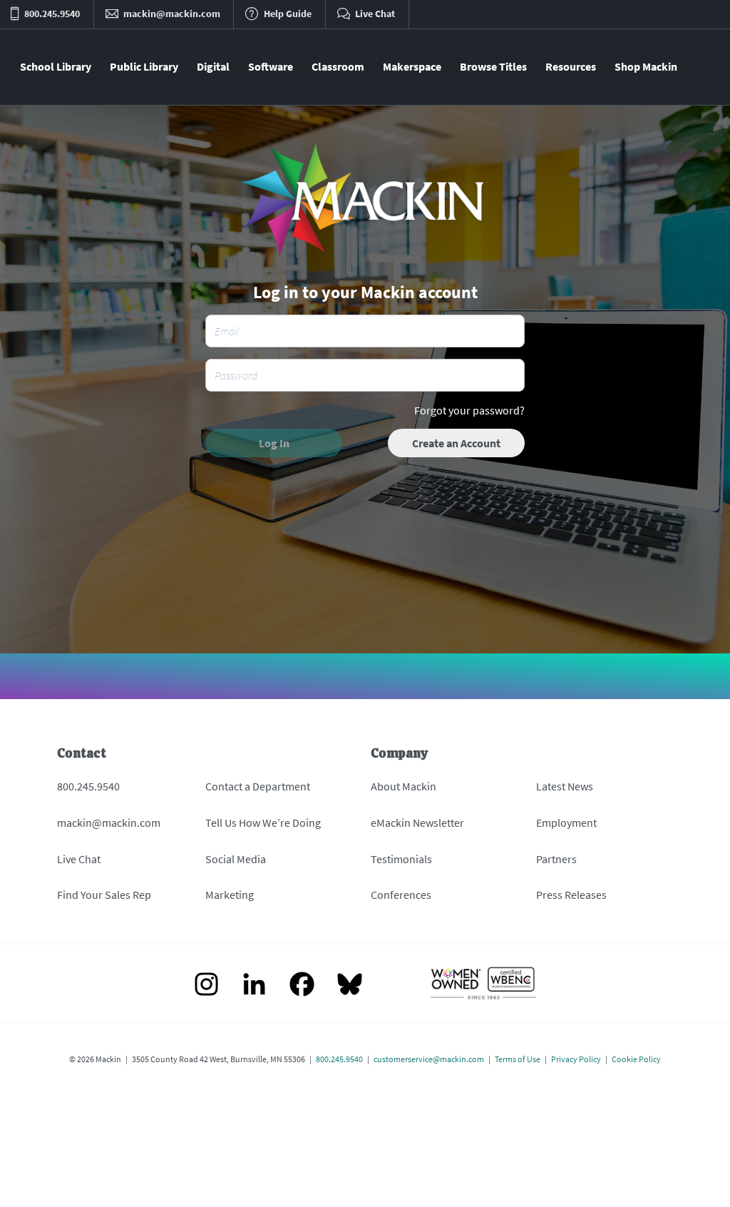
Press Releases (571, 894)
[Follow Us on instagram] (206, 985)
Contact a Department (257, 786)
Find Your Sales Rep (104, 894)
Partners (556, 859)
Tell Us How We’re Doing (263, 822)
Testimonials (401, 859)
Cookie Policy (636, 1059)
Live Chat (79, 859)
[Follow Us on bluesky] (349, 985)
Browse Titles (493, 66)
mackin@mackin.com (108, 822)
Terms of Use (517, 1059)
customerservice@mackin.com (429, 1059)
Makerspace (412, 66)
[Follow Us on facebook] (301, 985)
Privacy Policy (576, 1059)
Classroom (338, 66)
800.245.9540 (88, 786)
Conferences (401, 894)
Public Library (144, 66)
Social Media (235, 859)
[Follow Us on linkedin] (254, 985)
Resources (570, 66)
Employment (566, 822)
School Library (55, 66)
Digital (213, 66)
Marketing (229, 894)
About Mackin (403, 786)
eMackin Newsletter (417, 822)
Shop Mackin (646, 66)
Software (270, 66)
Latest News (564, 786)
